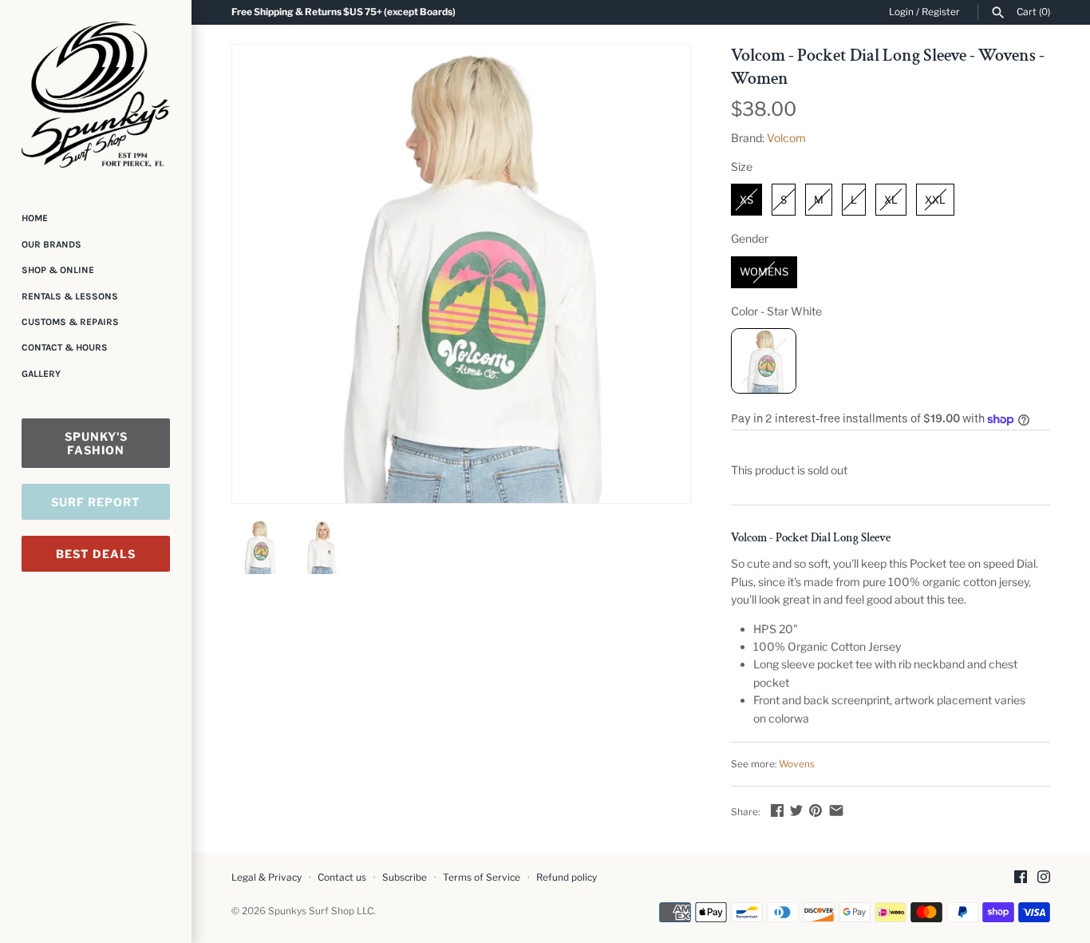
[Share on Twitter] (796, 810)
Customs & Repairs (70, 321)
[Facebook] (1020, 878)
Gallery (41, 373)
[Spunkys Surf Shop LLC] (96, 95)
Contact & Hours (65, 347)
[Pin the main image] (815, 810)
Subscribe (404, 877)
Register (941, 12)
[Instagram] (1043, 878)
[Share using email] (836, 810)
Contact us (342, 877)
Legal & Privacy (266, 877)
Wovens (797, 764)
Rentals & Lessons (70, 296)
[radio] (746, 200)
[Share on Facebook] (777, 810)
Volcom (786, 138)
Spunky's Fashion (96, 443)
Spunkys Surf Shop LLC (320, 911)
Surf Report (95, 502)
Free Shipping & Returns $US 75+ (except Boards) (343, 12)
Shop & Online (58, 269)
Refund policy (566, 877)
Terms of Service (481, 877)
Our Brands (51, 244)
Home (35, 218)
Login (901, 12)
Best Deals (96, 554)
